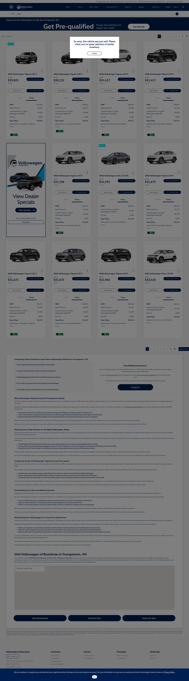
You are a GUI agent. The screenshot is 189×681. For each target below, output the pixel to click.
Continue (94, 53)
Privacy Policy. (169, 672)
